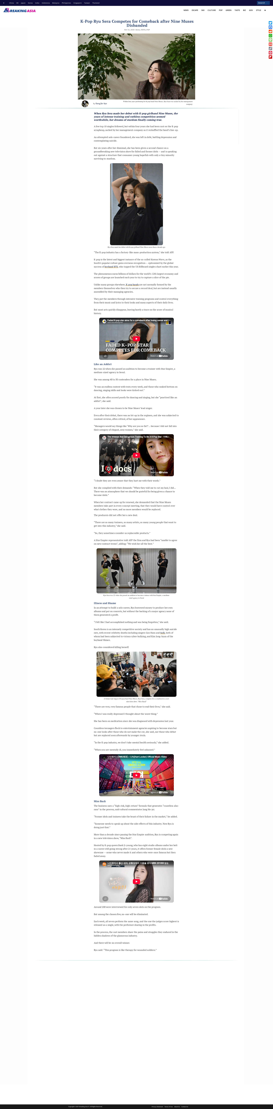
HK (17, 3)
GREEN (228, 10)
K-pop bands (132, 284)
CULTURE (212, 10)
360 (202, 10)
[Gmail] (270, 44)
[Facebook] (270, 27)
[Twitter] (270, 23)
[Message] (270, 40)
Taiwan (87, 3)
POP (220, 10)
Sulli (162, 632)
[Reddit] (270, 31)
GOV (251, 10)
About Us (177, 1107)
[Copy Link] (270, 48)
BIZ (244, 10)
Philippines (66, 3)
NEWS (186, 10)
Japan (23, 3)
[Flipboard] (270, 57)
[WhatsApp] (270, 36)
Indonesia (46, 3)
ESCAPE (195, 10)
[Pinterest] (270, 53)
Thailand (95, 3)
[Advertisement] (54, 133)
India (37, 3)
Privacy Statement (157, 1107)
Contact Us (184, 1107)
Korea (30, 3)
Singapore (77, 3)
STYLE (258, 10)
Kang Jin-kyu (101, 103)
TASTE (237, 10)
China (11, 3)
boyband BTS (111, 266)
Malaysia (55, 3)
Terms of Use (168, 1107)
